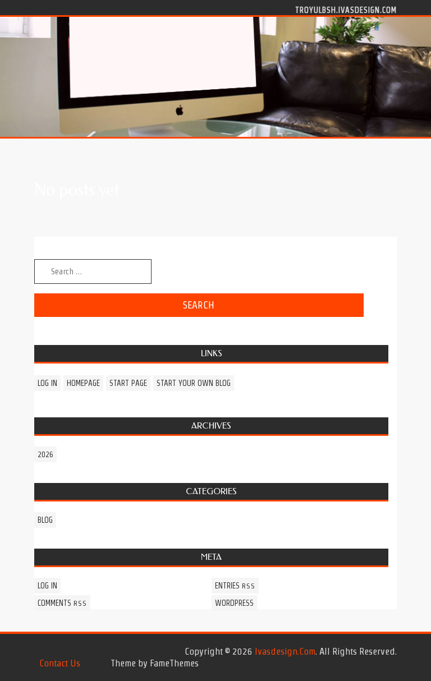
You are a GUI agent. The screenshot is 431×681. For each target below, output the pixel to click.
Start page (128, 383)
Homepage (83, 383)
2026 (45, 454)
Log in (47, 383)
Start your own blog (194, 383)
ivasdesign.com (285, 651)
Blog (45, 520)
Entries (235, 585)
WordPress (234, 603)
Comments (62, 603)
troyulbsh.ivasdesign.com (346, 9)
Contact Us (59, 663)
